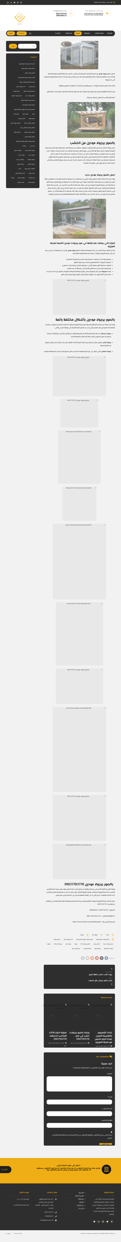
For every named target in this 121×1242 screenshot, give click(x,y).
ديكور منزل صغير (56, 1043)
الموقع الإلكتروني (106, 1120)
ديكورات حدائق (21, 178)
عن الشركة (80, 1205)
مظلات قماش (31, 182)
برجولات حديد (31, 155)
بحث (13, 46)
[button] (21, 2)
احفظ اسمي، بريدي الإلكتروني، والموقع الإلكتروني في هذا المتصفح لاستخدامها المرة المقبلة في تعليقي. (82, 1136)
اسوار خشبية (32, 119)
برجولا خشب (68, 944)
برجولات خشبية (31, 160)
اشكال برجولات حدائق (29, 123)
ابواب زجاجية (32, 87)
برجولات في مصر (20, 160)
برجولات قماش (31, 164)
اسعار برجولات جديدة (108, 944)
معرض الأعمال (79, 1196)
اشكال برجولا (97, 944)
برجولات (82, 935)
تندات (19, 169)
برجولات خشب (21, 155)
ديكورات (62, 1043)
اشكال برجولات (21, 119)
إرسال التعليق (105, 1144)
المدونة (81, 1202)
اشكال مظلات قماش (30, 137)
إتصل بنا (81, 1208)
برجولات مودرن (20, 164)
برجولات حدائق (17, 150)
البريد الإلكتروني (106, 1109)
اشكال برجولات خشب (15, 123)
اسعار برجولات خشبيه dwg (28, 105)
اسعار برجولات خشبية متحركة (28, 100)
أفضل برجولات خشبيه (30, 73)
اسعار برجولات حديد (30, 96)
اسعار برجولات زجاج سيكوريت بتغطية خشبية (24, 109)
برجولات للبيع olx (87, 949)
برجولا (75, 944)
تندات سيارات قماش (20, 173)
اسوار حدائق (25, 114)
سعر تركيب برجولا (76, 949)
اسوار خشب (16, 114)
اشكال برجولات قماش (29, 132)
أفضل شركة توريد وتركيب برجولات (27, 82)
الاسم (109, 1097)
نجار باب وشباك (20, 182)
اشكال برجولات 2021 (85, 944)
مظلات (12, 178)
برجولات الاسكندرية (108, 949)
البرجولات (104, 271)
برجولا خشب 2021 (58, 944)
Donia (107, 935)
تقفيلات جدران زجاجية (30, 169)
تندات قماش (32, 178)
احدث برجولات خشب (68, 939)
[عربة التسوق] (30, 33)
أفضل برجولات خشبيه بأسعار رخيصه (84, 939)
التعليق (109, 1074)
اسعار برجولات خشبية (17, 96)
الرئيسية (81, 1193)
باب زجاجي (32, 146)
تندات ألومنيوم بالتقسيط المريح (103, 1046)
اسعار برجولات (57, 939)
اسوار (33, 114)
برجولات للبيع (98, 949)
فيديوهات (81, 1199)
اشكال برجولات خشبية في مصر (27, 128)
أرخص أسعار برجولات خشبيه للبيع (27, 64)
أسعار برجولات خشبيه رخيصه (102, 939)
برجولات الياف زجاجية (30, 150)
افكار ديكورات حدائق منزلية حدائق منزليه (25, 141)
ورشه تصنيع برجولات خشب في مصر (79, 1043)
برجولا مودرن (103, 74)
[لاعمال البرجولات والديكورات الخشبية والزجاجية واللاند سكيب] (20, 18)
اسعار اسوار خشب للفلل (29, 91)
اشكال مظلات (17, 132)
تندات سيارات (32, 173)
